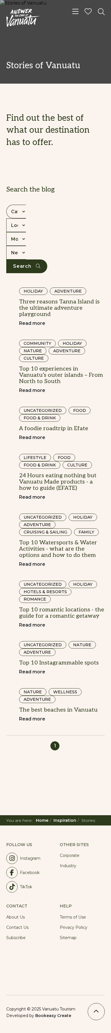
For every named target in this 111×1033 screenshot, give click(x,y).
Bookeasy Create (53, 1015)
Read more (32, 323)
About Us (15, 917)
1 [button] (55, 745)
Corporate (69, 855)
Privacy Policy (73, 927)
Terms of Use (73, 917)
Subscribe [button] (16, 937)
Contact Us (17, 927)
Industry (68, 865)
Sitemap (68, 937)
